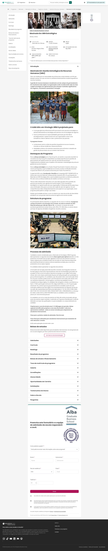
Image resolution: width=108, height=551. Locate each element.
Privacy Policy (54, 515)
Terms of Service (62, 515)
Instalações (12, 57)
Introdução (12, 15)
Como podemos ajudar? (37, 446)
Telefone (33, 479)
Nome (32, 457)
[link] (73, 9)
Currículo (11, 22)
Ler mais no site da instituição (54, 335)
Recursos (33, 2)
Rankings (11, 26)
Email (58, 468)
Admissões (11, 19)
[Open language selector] (84, 2)
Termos (51, 511)
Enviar (54, 491)
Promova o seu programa (61, 529)
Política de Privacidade (93, 546)
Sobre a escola (13, 64)
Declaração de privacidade (60, 511)
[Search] (70, 2)
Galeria (10, 43)
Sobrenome (59, 457)
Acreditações (12, 47)
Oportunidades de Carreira (16, 54)
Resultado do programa (15, 29)
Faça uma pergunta (14, 68)
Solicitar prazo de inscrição (53, 49)
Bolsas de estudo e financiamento (14, 33)
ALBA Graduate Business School (39, 31)
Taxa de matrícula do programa (14, 39)
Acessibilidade (102, 546)
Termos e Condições (83, 546)
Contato (57, 532)
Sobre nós (57, 526)
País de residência (35, 468)
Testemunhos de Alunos (15, 61)
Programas (22, 2)
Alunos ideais (12, 50)
